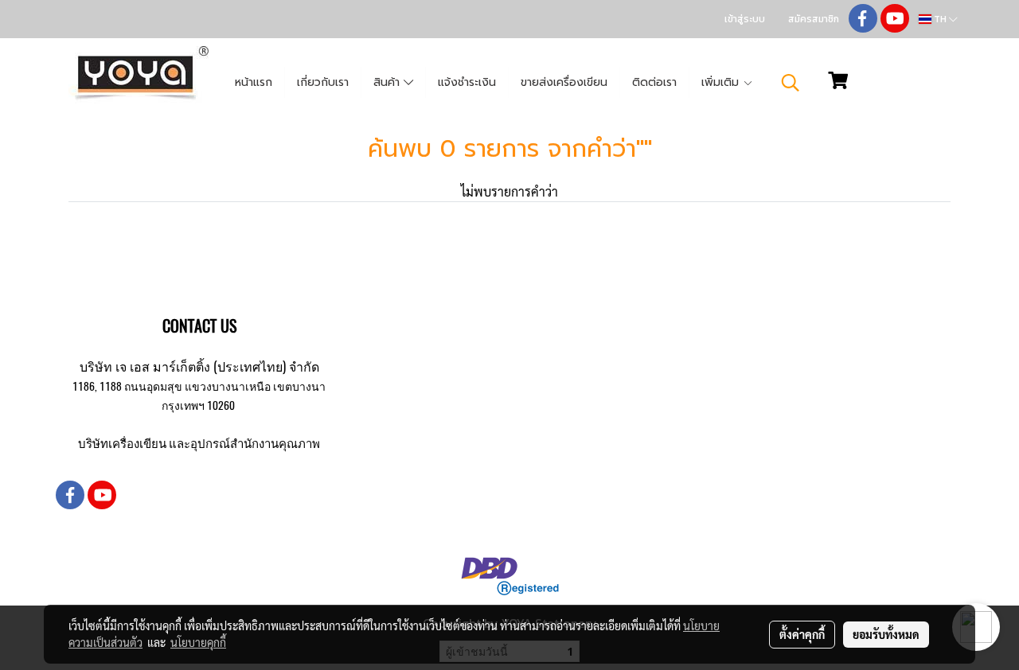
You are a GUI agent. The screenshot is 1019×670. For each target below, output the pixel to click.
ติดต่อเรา (654, 82)
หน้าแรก (253, 82)
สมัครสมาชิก (813, 19)
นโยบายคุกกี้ (198, 642)
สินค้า (388, 82)
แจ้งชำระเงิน (467, 82)
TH (940, 19)
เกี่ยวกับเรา (323, 82)
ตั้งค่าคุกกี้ (802, 634)
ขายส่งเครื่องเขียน (564, 82)
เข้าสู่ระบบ (744, 19)
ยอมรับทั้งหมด (886, 634)
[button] (790, 83)
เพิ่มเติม (722, 82)
